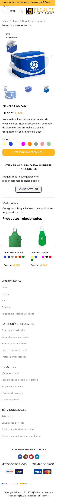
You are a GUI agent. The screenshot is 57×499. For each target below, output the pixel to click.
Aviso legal (7, 416)
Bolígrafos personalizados (15, 336)
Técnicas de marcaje (12, 393)
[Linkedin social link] (37, 456)
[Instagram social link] (25, 456)
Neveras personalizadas (16, 25)
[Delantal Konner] (15, 237)
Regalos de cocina (32, 21)
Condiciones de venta (13, 422)
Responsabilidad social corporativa (20, 379)
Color (5, 139)
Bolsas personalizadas (13, 330)
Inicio (5, 21)
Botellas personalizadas (14, 343)
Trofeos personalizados (14, 356)
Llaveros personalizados (14, 350)
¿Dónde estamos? (11, 399)
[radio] (4, 144)
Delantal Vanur (40, 252)
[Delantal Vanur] (42, 237)
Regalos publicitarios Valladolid (18, 313)
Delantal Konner (13, 252)
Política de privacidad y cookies (18, 429)
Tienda (5, 294)
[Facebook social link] (20, 456)
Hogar (15, 21)
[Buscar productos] (21, 11)
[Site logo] (40, 10)
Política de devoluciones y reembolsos (21, 436)
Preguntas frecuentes (13, 386)
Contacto (6, 307)
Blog (4, 300)
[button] (5, 56)
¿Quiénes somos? (10, 373)
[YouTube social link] (31, 456)
